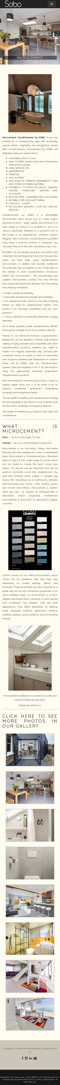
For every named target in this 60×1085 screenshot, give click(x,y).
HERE (29, 716)
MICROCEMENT (30, 57)
